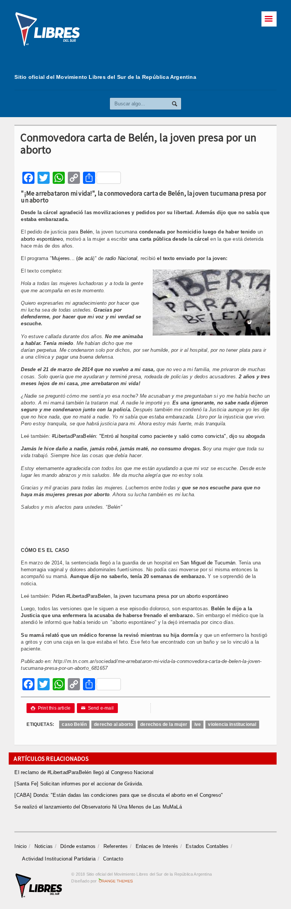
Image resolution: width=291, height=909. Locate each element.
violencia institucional (232, 724)
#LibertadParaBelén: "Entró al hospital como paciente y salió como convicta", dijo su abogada (158, 436)
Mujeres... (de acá (72, 258)
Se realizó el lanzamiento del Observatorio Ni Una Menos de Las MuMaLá (97, 807)
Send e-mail (97, 708)
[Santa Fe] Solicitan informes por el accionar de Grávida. (78, 784)
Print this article (50, 708)
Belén (86, 232)
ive (197, 724)
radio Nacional (121, 258)
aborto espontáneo (42, 239)
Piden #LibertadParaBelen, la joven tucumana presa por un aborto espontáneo (140, 596)
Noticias (43, 846)
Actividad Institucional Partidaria (58, 859)
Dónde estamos (78, 846)
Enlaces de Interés (157, 846)
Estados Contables (207, 846)
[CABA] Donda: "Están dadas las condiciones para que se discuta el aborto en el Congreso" (118, 795)
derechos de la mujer (163, 724)
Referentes (115, 846)
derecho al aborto (113, 724)
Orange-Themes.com (115, 881)
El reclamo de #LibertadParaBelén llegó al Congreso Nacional (83, 772)
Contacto (113, 859)
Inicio (20, 846)
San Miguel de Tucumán (207, 563)
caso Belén (74, 724)
